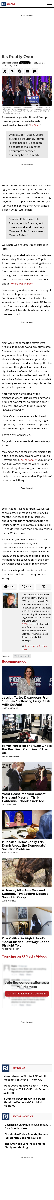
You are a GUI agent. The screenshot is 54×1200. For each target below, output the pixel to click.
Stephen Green (10, 63)
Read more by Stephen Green (34, 648)
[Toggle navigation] (49, 4)
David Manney (9, 901)
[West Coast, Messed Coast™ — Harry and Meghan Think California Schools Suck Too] (27, 776)
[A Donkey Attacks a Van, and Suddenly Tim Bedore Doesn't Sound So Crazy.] (27, 872)
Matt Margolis (10, 708)
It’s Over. (35, 125)
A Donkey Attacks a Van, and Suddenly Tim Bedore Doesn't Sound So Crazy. (25, 893)
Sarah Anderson (10, 756)
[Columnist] (11, 600)
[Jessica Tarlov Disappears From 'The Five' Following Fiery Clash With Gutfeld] (27, 680)
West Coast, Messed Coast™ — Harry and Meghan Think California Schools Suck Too (26, 797)
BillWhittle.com (29, 624)
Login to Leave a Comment (27, 993)
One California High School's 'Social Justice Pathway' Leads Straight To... (25, 941)
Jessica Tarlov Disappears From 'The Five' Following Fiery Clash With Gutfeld (26, 701)
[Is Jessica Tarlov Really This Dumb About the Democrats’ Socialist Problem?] (27, 824)
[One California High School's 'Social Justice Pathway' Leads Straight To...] (27, 921)
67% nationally (28, 460)
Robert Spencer (10, 949)
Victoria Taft (9, 805)
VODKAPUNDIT (21, 656)
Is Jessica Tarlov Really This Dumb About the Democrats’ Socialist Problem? (24, 845)
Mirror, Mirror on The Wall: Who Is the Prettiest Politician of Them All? (27, 749)
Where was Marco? (21, 283)
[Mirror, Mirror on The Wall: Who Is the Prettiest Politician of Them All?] (27, 728)
